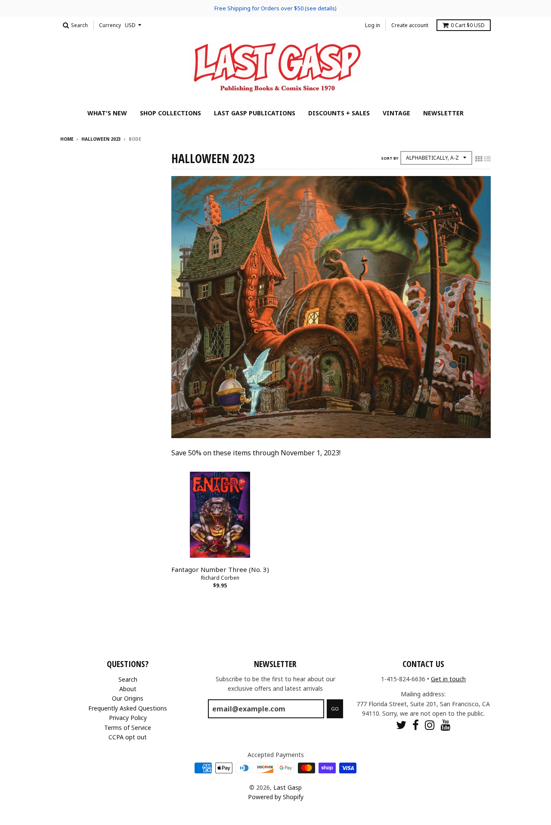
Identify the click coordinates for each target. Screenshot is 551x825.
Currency (110, 25)
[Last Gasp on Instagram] (430, 725)
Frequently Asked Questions (127, 708)
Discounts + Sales (339, 113)
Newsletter (443, 113)
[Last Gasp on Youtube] (446, 725)
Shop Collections (170, 113)
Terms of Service (127, 727)
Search (127, 679)
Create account (409, 25)
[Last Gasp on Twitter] (401, 725)
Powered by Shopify (275, 797)
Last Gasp (287, 787)
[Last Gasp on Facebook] (415, 725)
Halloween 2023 (101, 139)
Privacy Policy (128, 718)
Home (67, 139)
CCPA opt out (127, 737)
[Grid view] (478, 158)
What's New (107, 113)
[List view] (487, 158)
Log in (372, 25)
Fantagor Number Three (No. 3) (220, 569)
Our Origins (127, 698)
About (127, 689)
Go (335, 708)
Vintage (396, 113)
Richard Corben (220, 577)
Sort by (389, 158)
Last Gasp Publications (254, 113)
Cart (468, 25)
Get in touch (448, 679)
